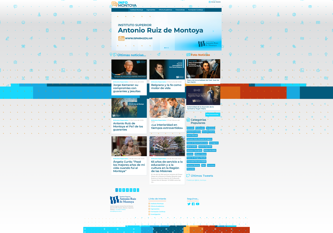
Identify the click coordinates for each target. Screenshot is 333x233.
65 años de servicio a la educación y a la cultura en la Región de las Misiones (167, 166)
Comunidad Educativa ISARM (196, 161)
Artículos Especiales (120, 82)
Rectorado (190, 128)
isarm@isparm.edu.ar (116, 211)
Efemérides (190, 169)
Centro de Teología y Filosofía (196, 158)
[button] (119, 31)
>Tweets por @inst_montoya (196, 180)
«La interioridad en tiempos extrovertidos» (167, 126)
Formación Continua (195, 10)
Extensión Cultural (208, 132)
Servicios (190, 154)
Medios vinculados (210, 150)
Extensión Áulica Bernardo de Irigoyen (199, 139)
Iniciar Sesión (216, 2)
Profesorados (200, 128)
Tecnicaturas (210, 128)
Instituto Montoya (136, 10)
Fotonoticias (180, 10)
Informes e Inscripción (194, 150)
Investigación (214, 143)
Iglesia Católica (192, 147)
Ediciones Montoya (193, 165)
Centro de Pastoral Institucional (197, 143)
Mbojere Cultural (200, 154)
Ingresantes (151, 10)
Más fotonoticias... (212, 114)
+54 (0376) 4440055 (120, 209)
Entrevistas (211, 165)
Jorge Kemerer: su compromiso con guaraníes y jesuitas (126, 88)
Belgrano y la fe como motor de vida (166, 86)
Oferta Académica (165, 10)
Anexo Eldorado (192, 135)
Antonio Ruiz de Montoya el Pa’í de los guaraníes (128, 126)
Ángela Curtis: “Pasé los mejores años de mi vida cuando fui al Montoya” (129, 166)
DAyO (203, 165)
